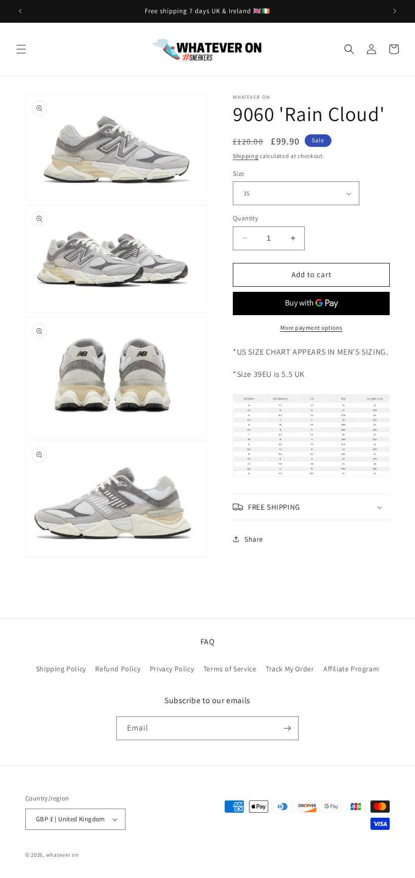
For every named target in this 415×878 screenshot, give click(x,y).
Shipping (246, 156)
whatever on (62, 854)
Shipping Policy (61, 668)
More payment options (311, 327)
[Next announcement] (395, 11)
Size (238, 173)
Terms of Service (230, 668)
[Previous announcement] (20, 11)
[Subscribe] (287, 728)
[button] (21, 49)
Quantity (245, 218)
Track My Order (290, 668)
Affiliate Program (351, 668)
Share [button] (253, 539)
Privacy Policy (172, 668)
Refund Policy (117, 668)
